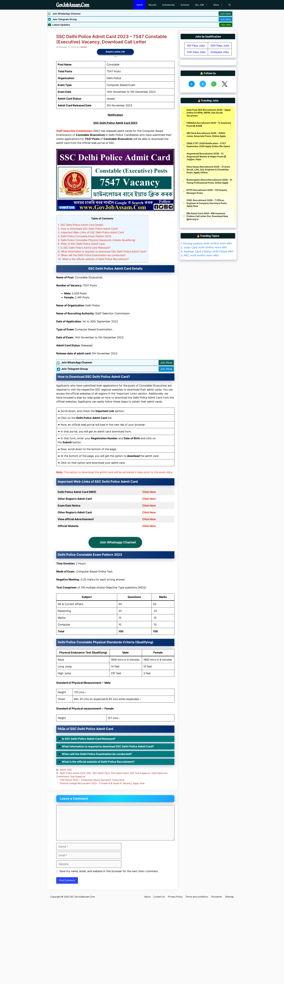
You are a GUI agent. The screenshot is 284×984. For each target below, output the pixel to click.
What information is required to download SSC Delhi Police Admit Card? (102, 251)
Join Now (225, 13)
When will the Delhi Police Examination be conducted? (92, 255)
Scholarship (168, 4)
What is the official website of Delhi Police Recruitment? (93, 259)
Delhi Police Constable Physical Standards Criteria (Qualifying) (96, 240)
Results (152, 4)
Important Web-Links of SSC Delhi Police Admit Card (91, 232)
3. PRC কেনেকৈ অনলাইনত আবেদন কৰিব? (200, 255)
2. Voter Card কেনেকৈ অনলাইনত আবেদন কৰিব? (204, 247)
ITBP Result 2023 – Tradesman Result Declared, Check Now (92, 780)
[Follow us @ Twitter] (225, 86)
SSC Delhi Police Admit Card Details (80, 224)
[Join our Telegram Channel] (203, 86)
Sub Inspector (77, 776)
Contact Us (159, 896)
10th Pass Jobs (219, 45)
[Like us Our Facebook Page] (192, 86)
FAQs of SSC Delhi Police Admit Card (81, 243)
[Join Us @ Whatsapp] (214, 86)
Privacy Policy (175, 896)
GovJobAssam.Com (85, 896)
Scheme (185, 4)
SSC (69, 769)
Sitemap (229, 896)
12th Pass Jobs (196, 52)
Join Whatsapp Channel (118, 542)
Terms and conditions (196, 896)
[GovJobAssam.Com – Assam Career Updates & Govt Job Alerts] (72, 5)
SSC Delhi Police (120, 773)
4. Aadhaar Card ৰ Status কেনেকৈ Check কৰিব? (207, 251)
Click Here (226, 24)
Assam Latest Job (115, 51)
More (216, 4)
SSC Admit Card (101, 773)
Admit (140, 4)
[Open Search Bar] (230, 5)
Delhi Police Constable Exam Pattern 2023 (84, 236)
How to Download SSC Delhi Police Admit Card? (88, 228)
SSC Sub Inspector (140, 773)
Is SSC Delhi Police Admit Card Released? (84, 247)
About (147, 896)
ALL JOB (199, 4)
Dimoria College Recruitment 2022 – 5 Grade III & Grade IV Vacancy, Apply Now (102, 783)
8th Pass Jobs (196, 45)
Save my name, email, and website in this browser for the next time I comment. (109, 871)
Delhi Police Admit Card (72, 773)
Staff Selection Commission (74, 130)
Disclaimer (216, 896)
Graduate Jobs (219, 52)
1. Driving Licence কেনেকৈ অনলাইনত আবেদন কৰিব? (206, 243)
